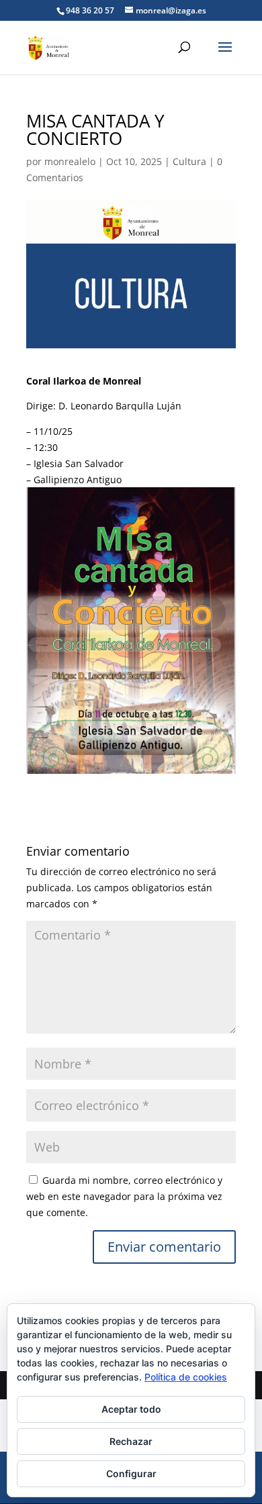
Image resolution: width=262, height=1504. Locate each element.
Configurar (131, 1473)
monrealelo (69, 161)
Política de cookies (185, 1377)
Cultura (189, 161)
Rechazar (131, 1441)
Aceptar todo (131, 1409)
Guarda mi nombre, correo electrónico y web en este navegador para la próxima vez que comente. (124, 1196)
